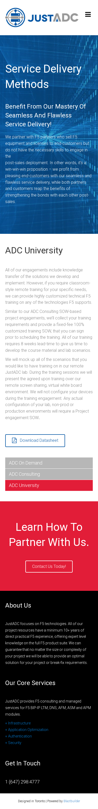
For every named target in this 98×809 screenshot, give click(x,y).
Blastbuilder (72, 801)
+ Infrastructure (18, 723)
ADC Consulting (24, 474)
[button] (35, 440)
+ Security (13, 743)
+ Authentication (18, 736)
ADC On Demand (25, 463)
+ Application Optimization (26, 730)
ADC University (24, 485)
